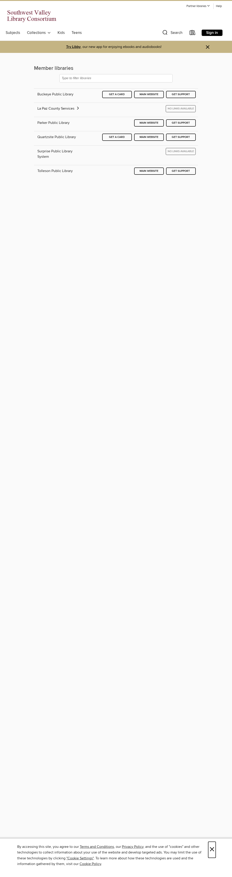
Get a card (117, 94)
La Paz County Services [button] (56, 108)
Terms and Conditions (97, 846)
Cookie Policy (90, 864)
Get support (181, 94)
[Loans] (192, 33)
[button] (198, 6)
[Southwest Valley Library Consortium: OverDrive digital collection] (31, 15)
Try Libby (73, 47)
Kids (61, 32)
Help (219, 6)
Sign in (212, 32)
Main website (149, 94)
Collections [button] (37, 32)
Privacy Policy (132, 846)
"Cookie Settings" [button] (80, 858)
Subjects (13, 32)
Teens (77, 32)
